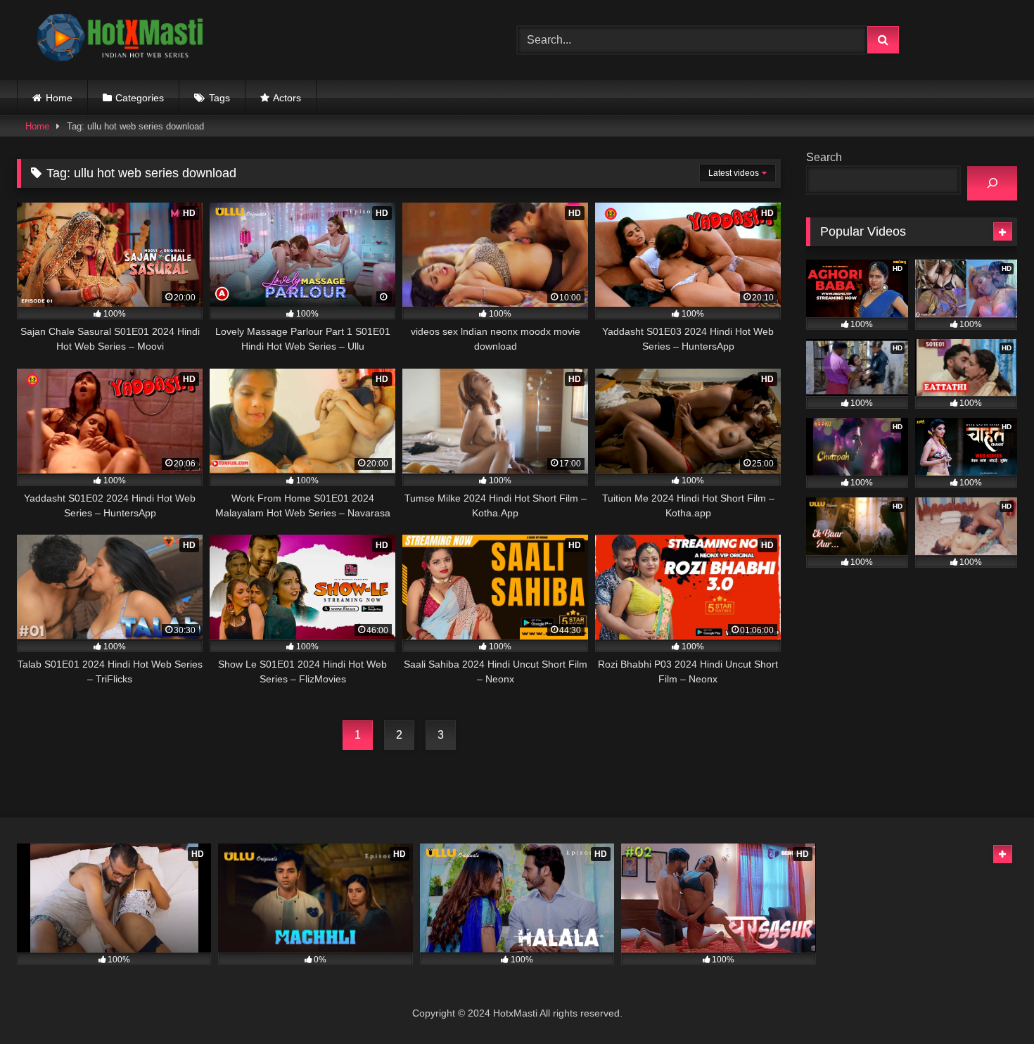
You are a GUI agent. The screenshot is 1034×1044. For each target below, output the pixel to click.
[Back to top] (990, 1002)
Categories (139, 97)
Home (59, 97)
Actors (287, 97)
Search (824, 157)
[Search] (992, 183)
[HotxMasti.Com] (122, 40)
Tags (219, 97)
